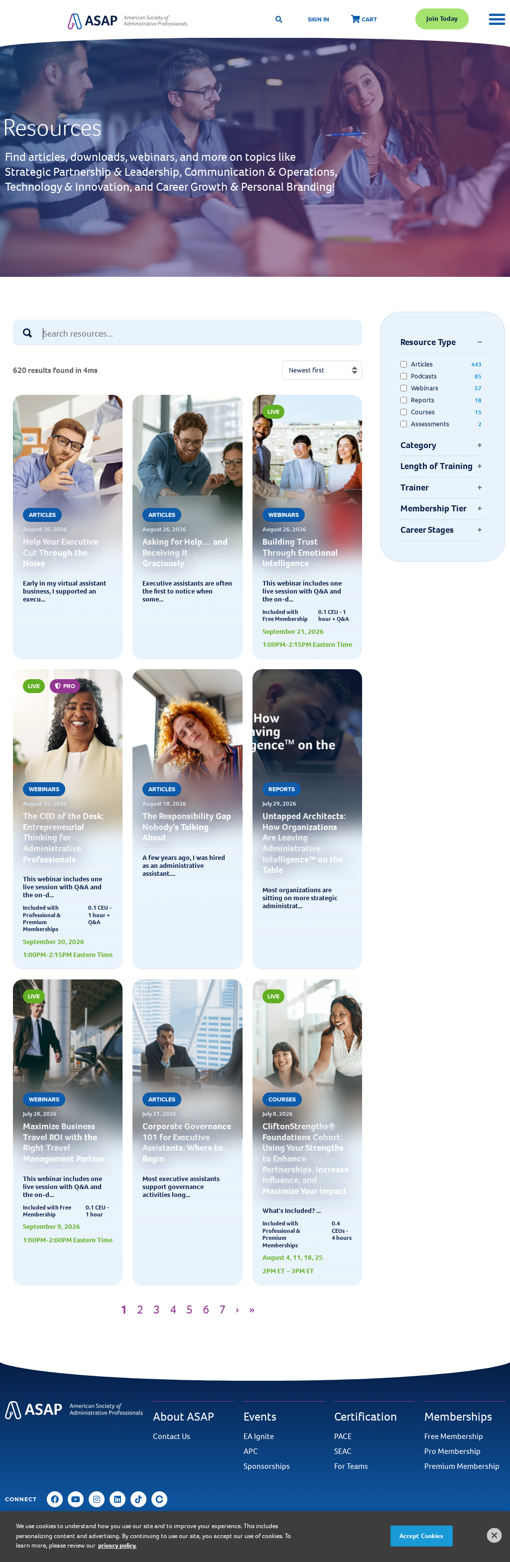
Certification (365, 1417)
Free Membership (453, 1437)
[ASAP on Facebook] (55, 1499)
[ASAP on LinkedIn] (118, 1499)
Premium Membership (462, 1466)
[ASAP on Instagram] (97, 1499)
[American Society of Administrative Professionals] (127, 21)
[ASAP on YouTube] (76, 1499)
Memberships (458, 1417)
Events (260, 1417)
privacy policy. (117, 1545)
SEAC (343, 1451)
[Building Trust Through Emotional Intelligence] (307, 551)
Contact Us (171, 1437)
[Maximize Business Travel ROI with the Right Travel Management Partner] (68, 1136)
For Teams (351, 1466)
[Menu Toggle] (497, 19)
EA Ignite (259, 1437)
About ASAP (183, 1417)
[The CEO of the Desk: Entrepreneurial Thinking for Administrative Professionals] (68, 826)
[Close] (494, 1535)
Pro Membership (452, 1451)
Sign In (318, 19)
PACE (343, 1437)
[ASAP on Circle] (159, 1499)
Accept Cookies (421, 1536)
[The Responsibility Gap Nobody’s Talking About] (187, 826)
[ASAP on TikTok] (138, 1499)
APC (251, 1451)
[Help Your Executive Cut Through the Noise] (68, 551)
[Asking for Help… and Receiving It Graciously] (187, 551)
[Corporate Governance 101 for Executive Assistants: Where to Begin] (187, 1136)
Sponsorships (267, 1466)
